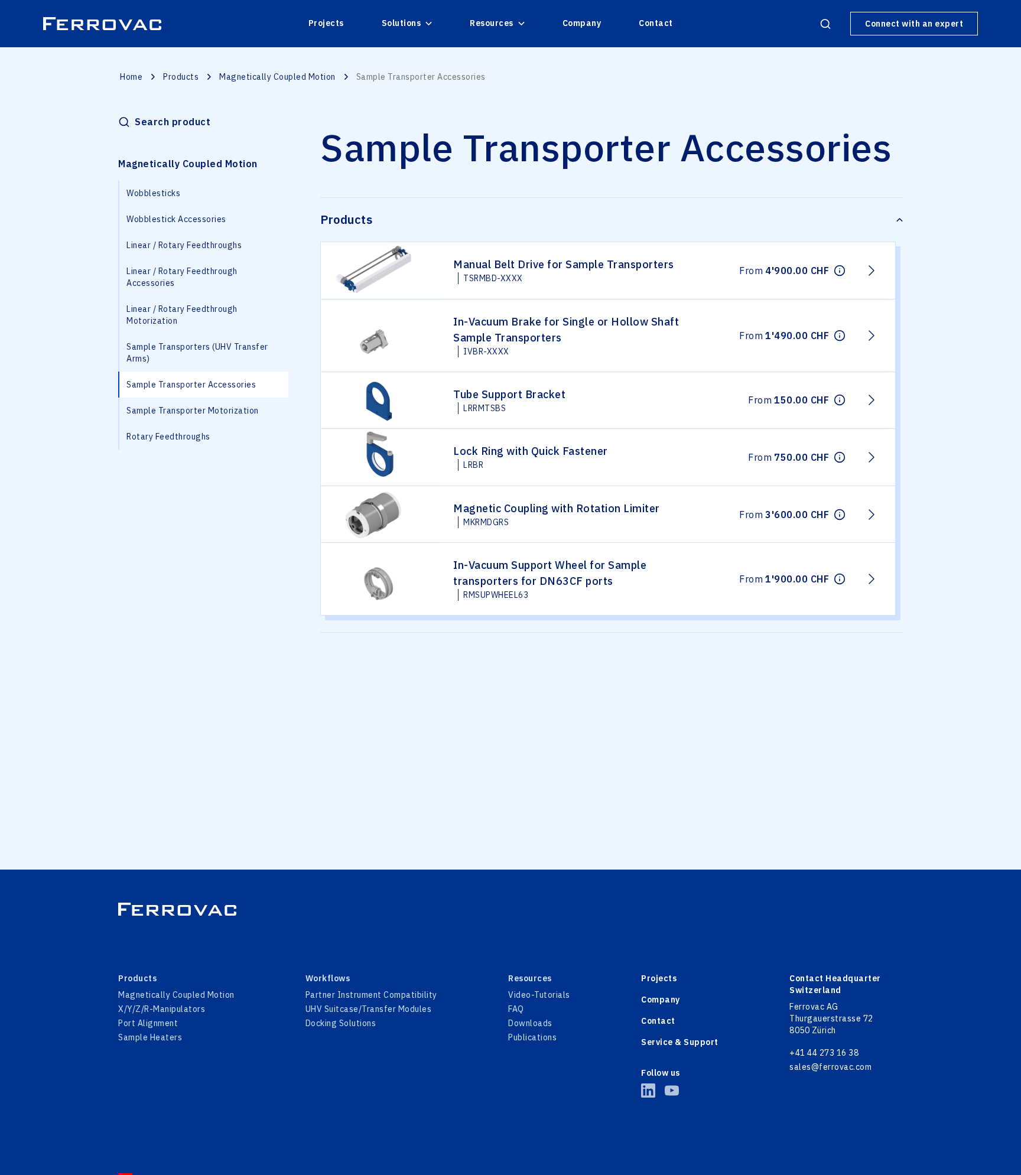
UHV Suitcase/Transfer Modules (368, 1009)
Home (131, 76)
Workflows (327, 978)
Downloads (530, 1023)
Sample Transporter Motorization (192, 410)
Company (581, 23)
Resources (491, 23)
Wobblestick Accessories (176, 219)
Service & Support (679, 1042)
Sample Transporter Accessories (191, 384)
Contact (656, 23)
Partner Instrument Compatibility (371, 995)
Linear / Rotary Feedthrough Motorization (182, 315)
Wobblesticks (153, 193)
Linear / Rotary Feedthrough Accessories (182, 277)
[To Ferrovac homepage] (510, 909)
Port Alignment (148, 1023)
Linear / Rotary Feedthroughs (184, 245)
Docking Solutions (340, 1023)
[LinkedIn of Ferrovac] (648, 1090)
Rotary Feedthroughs (168, 436)
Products (181, 76)
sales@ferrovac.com (830, 1067)
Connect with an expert (914, 23)
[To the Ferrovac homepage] (102, 23)
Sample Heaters (150, 1037)
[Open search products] (825, 23)
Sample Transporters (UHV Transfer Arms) (197, 352)
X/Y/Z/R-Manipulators (161, 1009)
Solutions (401, 23)
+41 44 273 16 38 (824, 1052)
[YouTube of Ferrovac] (672, 1090)
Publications (532, 1037)
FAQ (516, 1009)
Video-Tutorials (539, 995)
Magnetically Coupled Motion (277, 76)
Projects (326, 23)
